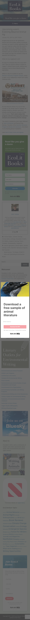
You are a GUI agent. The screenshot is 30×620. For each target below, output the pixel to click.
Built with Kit (15, 333)
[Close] (27, 284)
